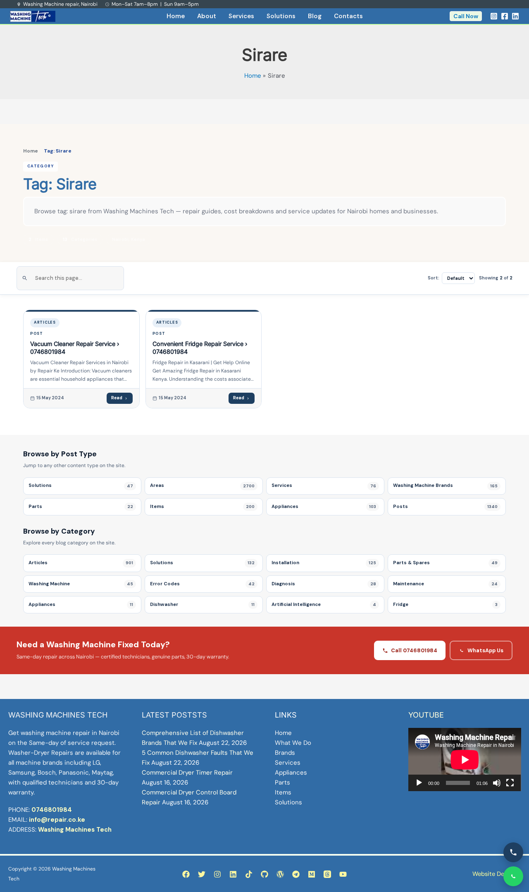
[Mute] (497, 783)
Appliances (291, 772)
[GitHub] (264, 874)
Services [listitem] (324, 485)
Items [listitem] (202, 506)
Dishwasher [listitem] (202, 604)
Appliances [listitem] (324, 506)
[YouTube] (343, 874)
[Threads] (327, 874)
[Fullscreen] (510, 783)
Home (176, 16)
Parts (282, 782)
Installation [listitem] (324, 563)
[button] (466, 16)
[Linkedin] (515, 16)
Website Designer (496, 874)
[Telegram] (295, 874)
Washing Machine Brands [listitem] (445, 485)
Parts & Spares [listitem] (445, 563)
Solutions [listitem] (81, 485)
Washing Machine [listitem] (81, 584)
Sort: (433, 278)
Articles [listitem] (81, 563)
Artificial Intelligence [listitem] (324, 604)
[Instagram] (494, 16)
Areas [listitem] (202, 485)
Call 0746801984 (414, 650)
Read (116, 398)
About (206, 16)
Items (283, 792)
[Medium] (311, 874)
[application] (464, 759)
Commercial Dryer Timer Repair (187, 772)
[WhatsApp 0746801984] (513, 876)
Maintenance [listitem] (445, 584)
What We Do (293, 743)
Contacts (348, 16)
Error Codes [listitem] (202, 584)
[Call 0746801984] (513, 852)
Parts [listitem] (81, 506)
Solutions (281, 16)
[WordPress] (280, 874)
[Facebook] (504, 16)
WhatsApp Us (485, 650)
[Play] (419, 783)
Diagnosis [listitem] (324, 584)
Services (241, 16)
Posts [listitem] (445, 506)
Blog (315, 16)
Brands (285, 753)
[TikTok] (248, 874)
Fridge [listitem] (445, 604)
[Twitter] (201, 874)
